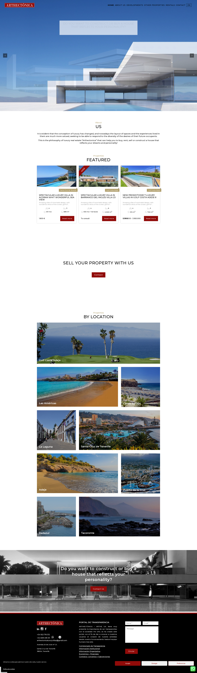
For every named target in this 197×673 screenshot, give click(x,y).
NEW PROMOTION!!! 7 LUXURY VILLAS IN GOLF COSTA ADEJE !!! (139, 196)
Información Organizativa (89, 651)
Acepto (127, 663)
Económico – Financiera (89, 654)
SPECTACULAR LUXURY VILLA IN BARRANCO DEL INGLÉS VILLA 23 (98, 196)
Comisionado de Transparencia (92, 646)
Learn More (98, 32)
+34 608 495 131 (43, 638)
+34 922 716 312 (43, 635)
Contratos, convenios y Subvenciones (94, 657)
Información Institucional (89, 649)
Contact (98, 275)
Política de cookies (9, 669)
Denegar (154, 663)
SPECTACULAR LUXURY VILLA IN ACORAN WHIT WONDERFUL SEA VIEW (56, 197)
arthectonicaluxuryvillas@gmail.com (52, 640)
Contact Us (98, 589)
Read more (67, 218)
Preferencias (181, 663)
